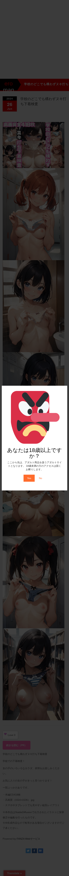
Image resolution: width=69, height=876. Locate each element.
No (40, 478)
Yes (29, 478)
